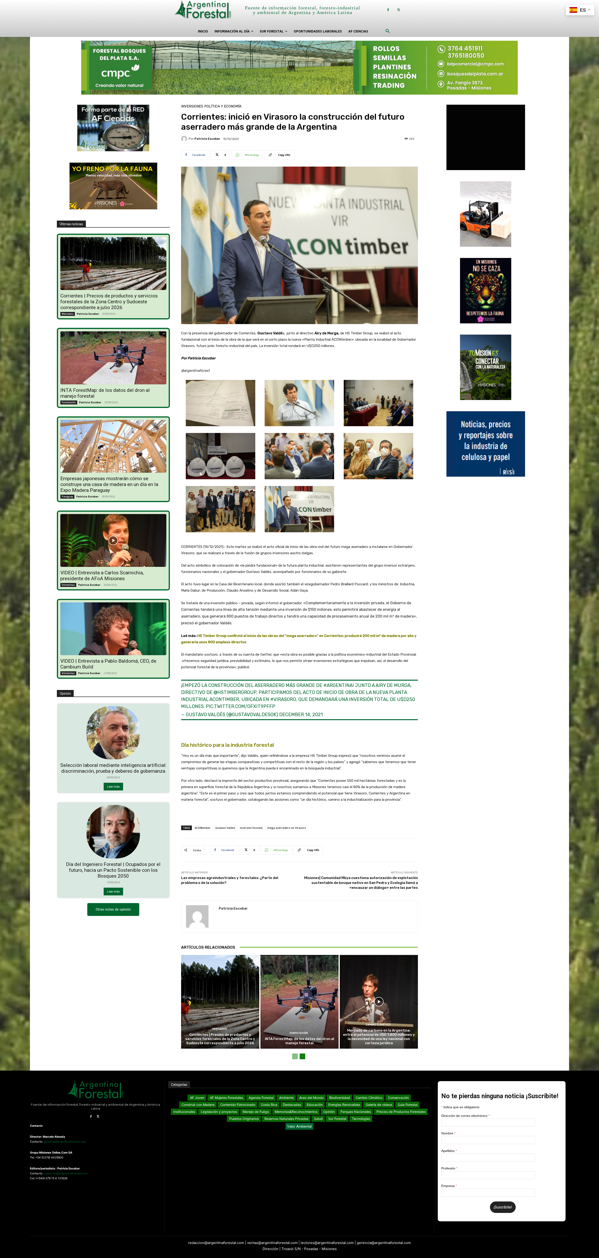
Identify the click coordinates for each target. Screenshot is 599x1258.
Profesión (449, 1168)
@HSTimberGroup (235, 692)
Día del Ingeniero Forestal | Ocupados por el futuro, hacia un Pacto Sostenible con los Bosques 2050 (113, 870)
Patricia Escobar (88, 313)
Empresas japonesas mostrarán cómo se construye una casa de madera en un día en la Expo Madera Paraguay (109, 484)
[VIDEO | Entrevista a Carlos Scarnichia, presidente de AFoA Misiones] (113, 540)
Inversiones (192, 106)
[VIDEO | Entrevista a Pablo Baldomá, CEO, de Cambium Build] (113, 628)
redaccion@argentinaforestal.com (66, 1173)
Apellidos (449, 1151)
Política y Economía (222, 106)
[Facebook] (388, 10)
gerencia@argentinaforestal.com (65, 1141)
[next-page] (302, 1056)
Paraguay (67, 496)
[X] (398, 10)
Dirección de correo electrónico (465, 1116)
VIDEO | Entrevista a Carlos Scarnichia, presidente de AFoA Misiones (102, 575)
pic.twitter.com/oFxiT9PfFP (240, 706)
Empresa (449, 1186)
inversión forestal (251, 827)
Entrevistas (68, 584)
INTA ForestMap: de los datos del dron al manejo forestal (299, 1041)
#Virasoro (283, 699)
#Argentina (338, 685)
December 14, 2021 (301, 714)
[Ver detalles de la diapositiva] (299, 68)
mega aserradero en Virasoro (286, 827)
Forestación (69, 402)
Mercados (67, 313)
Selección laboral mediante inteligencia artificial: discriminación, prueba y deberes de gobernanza (113, 768)
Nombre (448, 1133)
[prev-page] (295, 1056)
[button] (387, 31)
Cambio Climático (378, 1024)
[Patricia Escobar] (185, 139)
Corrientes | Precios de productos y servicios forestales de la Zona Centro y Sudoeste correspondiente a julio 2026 (109, 301)
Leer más (113, 786)
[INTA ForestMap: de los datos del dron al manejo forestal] (113, 357)
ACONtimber (203, 827)
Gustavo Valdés (225, 827)
